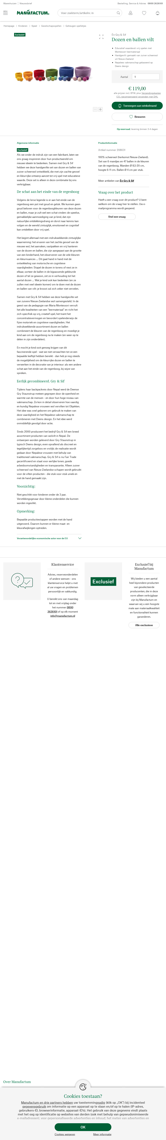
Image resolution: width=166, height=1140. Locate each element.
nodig (101, 1102)
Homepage (9, 25)
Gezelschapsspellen (51, 25)
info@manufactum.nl (62, 615)
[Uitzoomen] (95, 109)
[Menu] (5, 12)
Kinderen (22, 25)
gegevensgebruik (34, 1106)
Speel (34, 25)
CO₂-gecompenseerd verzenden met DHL (137, 96)
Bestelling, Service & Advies (140, 3)
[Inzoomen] (100, 109)
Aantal (124, 76)
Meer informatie (102, 1134)
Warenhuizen (10, 3)
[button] (101, 37)
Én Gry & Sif (127, 180)
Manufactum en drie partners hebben (47, 1102)
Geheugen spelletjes (75, 25)
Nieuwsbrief (26, 3)
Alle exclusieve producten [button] (144, 625)
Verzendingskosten (151, 93)
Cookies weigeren (65, 1134)
